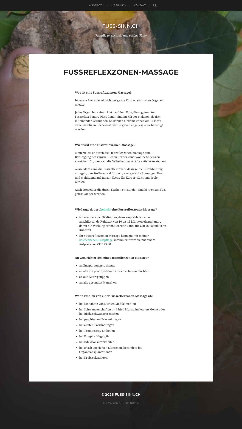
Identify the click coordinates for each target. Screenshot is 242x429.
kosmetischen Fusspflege (96, 240)
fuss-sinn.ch (121, 26)
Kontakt (140, 5)
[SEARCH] (155, 5)
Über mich (119, 5)
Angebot (95, 5)
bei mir (105, 209)
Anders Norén (129, 403)
